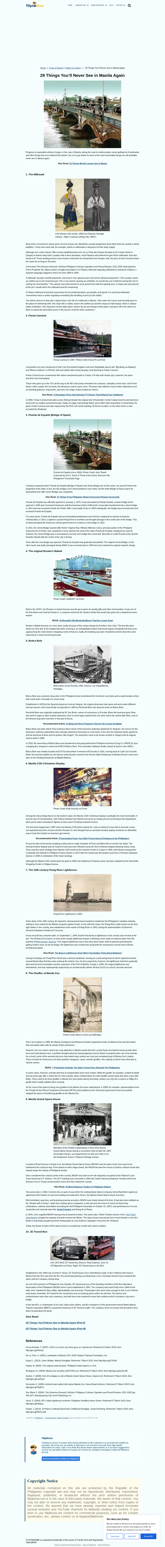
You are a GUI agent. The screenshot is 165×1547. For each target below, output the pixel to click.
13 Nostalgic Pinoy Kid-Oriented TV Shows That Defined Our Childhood (88, 395)
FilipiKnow (39, 1418)
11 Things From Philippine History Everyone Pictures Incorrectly (88, 497)
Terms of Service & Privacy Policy (67, 1545)
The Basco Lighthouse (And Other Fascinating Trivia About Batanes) (88, 953)
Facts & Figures (56, 68)
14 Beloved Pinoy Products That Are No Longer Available (94, 724)
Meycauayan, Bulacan (46, 942)
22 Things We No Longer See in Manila (88, 163)
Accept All (148, 1536)
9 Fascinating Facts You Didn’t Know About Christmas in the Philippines (94, 838)
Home (70, 5)
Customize (114, 1536)
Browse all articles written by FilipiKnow (61, 1458)
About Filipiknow (89, 1545)
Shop (111, 5)
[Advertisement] (82, 30)
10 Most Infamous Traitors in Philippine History (88, 1187)
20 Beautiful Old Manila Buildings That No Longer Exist (86, 620)
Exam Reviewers (97, 5)
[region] (131, 1528)
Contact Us (120, 5)
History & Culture (73, 68)
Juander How (80, 5)
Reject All (132, 1536)
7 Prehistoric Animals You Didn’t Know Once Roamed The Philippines (86, 1068)
